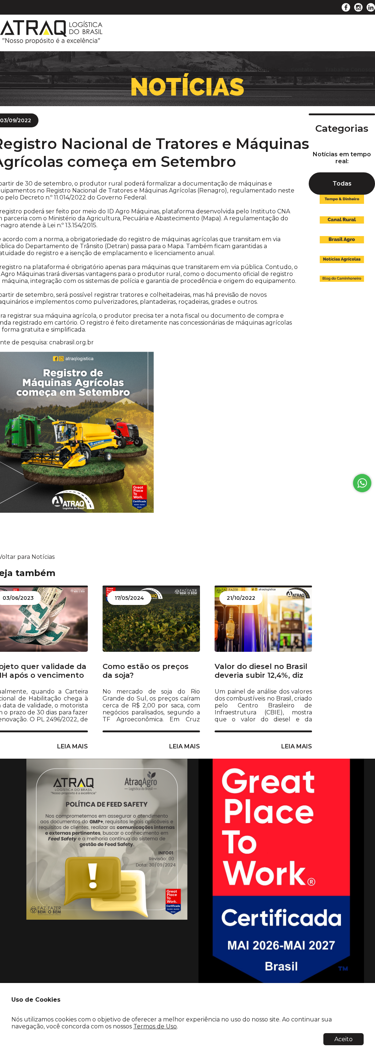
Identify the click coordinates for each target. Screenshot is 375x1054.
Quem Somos (108, 69)
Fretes (198, 69)
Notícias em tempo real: (342, 158)
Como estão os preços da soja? (146, 671)
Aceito (343, 1039)
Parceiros (232, 69)
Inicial (71, 69)
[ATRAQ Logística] (51, 42)
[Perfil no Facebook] (346, 7)
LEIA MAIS (184, 746)
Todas (342, 183)
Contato (302, 69)
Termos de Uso (155, 1026)
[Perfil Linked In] (371, 7)
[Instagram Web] (358, 7)
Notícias (268, 69)
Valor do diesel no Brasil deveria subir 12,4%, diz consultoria (261, 671)
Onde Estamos (158, 69)
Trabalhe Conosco (350, 69)
